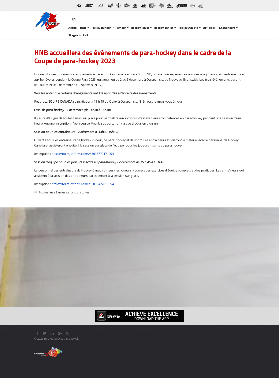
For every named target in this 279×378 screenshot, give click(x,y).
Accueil (73, 27)
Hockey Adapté (188, 27)
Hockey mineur (101, 27)
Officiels (209, 27)
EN (74, 19)
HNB (83, 27)
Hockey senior (163, 27)
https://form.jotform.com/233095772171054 (83, 154)
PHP (85, 35)
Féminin (120, 27)
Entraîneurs (227, 27)
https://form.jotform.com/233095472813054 (83, 184)
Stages (73, 35)
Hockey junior (140, 27)
